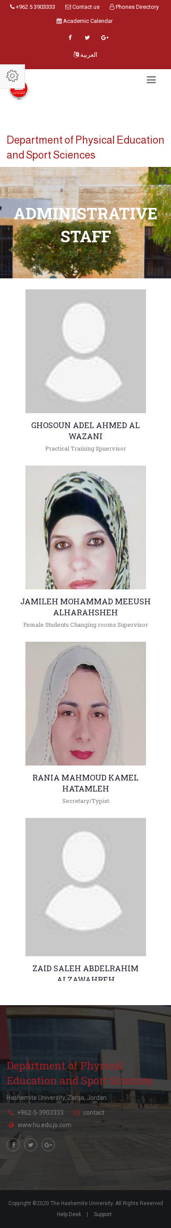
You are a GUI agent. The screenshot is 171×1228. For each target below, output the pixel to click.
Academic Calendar (87, 21)
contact (93, 1112)
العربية (88, 54)
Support (103, 1214)
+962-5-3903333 (40, 1112)
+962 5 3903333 (34, 7)
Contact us (85, 7)
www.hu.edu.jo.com (44, 1124)
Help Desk (69, 1214)
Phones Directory (136, 7)
